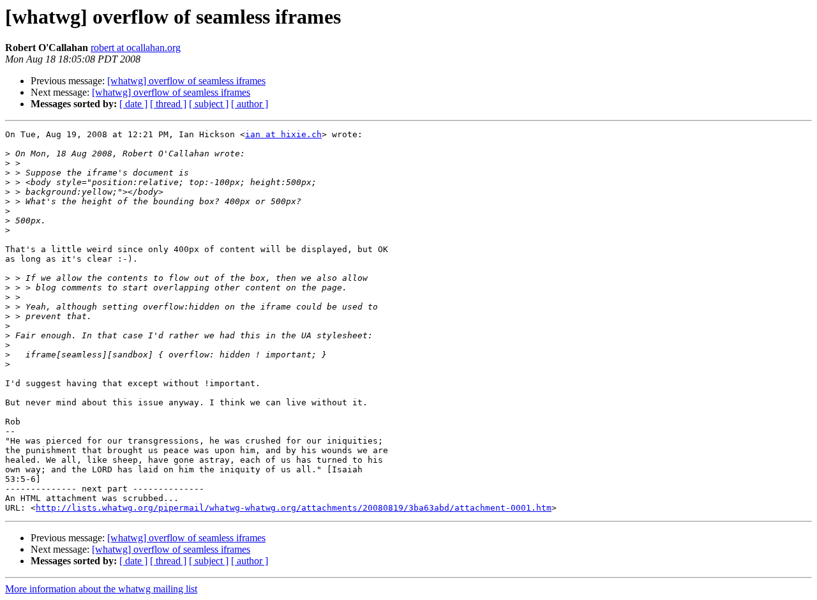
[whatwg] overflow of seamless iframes (186, 80)
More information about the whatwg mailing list (101, 588)
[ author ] (249, 103)
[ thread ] (168, 103)
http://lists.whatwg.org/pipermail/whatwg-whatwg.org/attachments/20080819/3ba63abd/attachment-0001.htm (293, 508)
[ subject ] (209, 103)
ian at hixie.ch (283, 134)
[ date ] (133, 103)
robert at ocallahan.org (136, 47)
